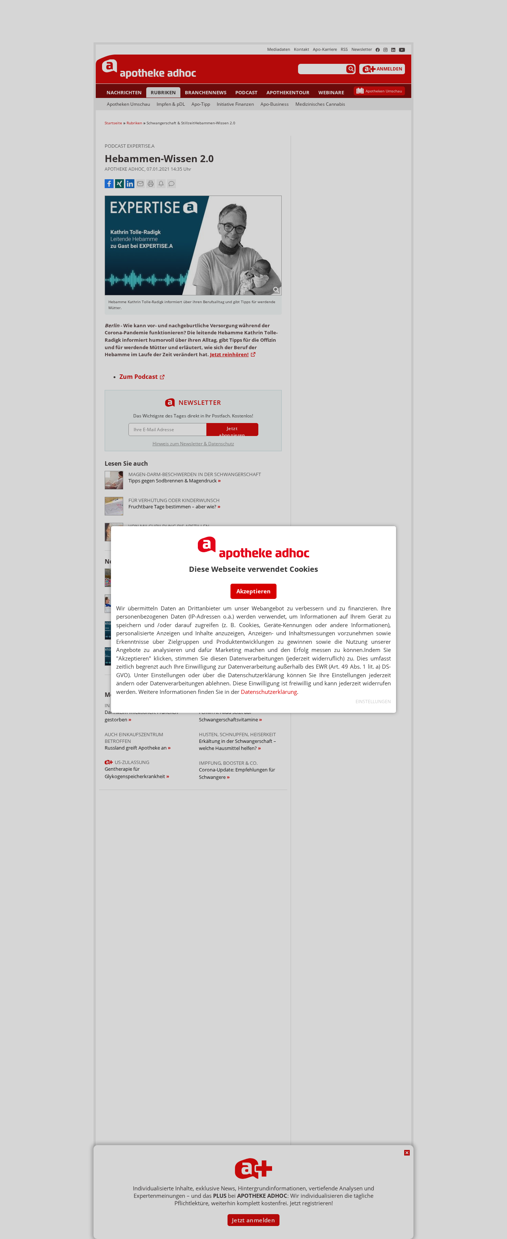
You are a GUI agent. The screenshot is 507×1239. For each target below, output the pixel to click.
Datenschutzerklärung (269, 691)
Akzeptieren (253, 591)
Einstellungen (373, 701)
